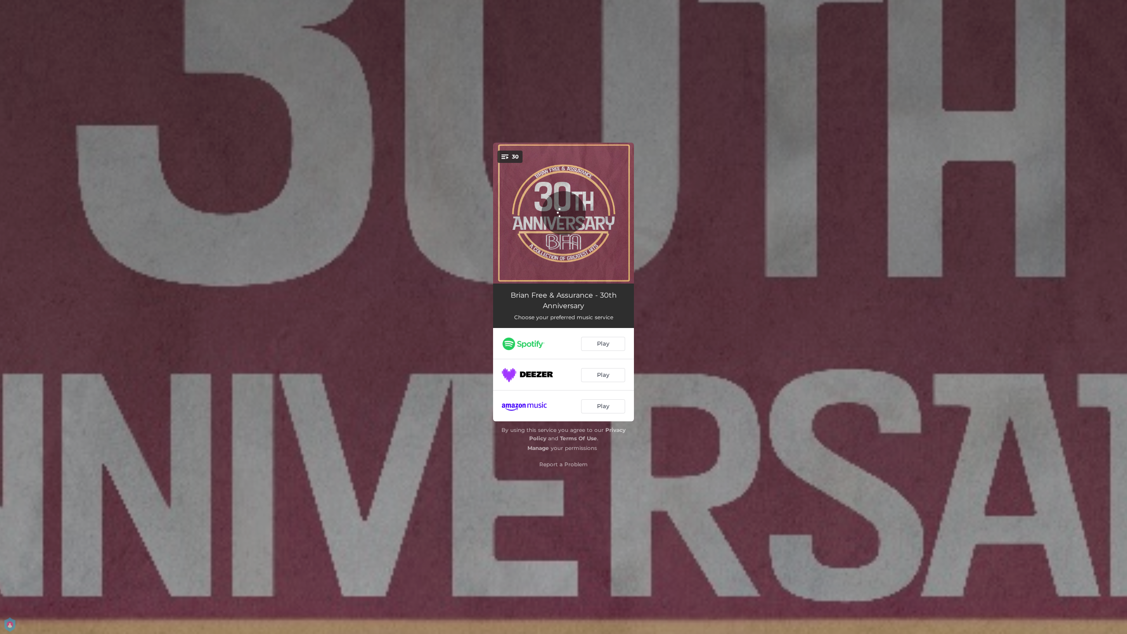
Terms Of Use (578, 438)
